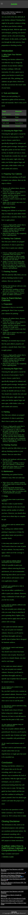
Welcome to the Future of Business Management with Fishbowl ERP (11, 875)
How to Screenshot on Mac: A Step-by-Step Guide (13, 903)
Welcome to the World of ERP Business (12, 873)
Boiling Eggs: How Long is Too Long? (12, 900)
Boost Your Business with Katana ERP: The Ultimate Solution (13, 883)
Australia (14, 4)
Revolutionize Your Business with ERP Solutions (12, 869)
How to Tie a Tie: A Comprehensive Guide (13, 898)
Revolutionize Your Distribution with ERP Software (13, 879)
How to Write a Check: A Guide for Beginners (11, 895)
